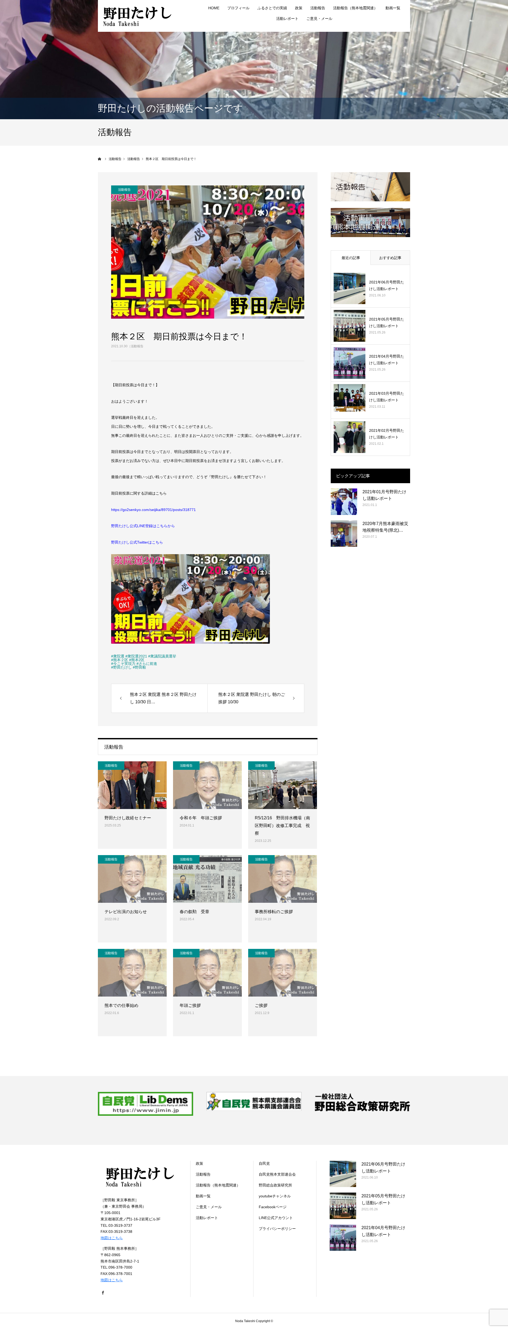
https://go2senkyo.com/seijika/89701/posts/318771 (153, 510)
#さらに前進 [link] (147, 663)
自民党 (264, 1163)
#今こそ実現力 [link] (123, 663)
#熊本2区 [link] (136, 660)
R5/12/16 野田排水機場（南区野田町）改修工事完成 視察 (282, 825)
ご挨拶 (261, 1005)
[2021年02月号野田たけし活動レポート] (349, 437)
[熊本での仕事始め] (132, 973)
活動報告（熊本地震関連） (355, 8)
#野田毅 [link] (139, 667)
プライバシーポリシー (277, 1228)
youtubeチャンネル (275, 1196)
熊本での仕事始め (121, 1005)
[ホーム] (100, 159)
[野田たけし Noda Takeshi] (137, 16)
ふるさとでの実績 (272, 8)
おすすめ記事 (390, 258)
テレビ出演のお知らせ (126, 911)
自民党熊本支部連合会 (277, 1174)
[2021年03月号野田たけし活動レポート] (349, 400)
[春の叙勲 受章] (207, 879)
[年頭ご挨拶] (207, 973)
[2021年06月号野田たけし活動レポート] (349, 289)
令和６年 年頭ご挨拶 (201, 818)
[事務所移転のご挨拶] (282, 879)
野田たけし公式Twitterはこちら (137, 542)
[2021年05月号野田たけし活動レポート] (349, 326)
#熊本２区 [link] (119, 660)
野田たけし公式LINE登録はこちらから (143, 526)
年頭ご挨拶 (190, 1005)
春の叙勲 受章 (194, 911)
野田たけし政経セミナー (128, 818)
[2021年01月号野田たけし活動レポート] (344, 501)
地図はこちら (112, 1238)
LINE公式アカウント (276, 1218)
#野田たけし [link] (121, 667)
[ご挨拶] (282, 973)
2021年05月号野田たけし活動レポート (386, 322)
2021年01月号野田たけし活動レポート (384, 495)
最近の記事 (351, 258)
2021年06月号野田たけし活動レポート (386, 285)
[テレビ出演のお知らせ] (132, 879)
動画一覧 (392, 8)
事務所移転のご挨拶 (274, 911)
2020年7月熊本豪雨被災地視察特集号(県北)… (385, 527)
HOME (213, 8)
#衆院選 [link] (117, 656)
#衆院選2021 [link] (136, 656)
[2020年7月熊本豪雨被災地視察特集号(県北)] (344, 533)
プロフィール (238, 8)
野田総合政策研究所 (275, 1185)
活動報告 (137, 346)
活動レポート (287, 18)
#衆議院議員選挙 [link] (162, 656)
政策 (298, 8)
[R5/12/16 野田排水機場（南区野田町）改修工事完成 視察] (282, 785)
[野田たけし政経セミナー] (132, 785)
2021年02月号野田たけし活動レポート (386, 433)
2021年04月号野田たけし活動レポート (386, 359)
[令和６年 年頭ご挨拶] (207, 785)
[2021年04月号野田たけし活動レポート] (349, 363)
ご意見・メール (319, 18)
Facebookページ (273, 1207)
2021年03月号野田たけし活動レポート (386, 396)
